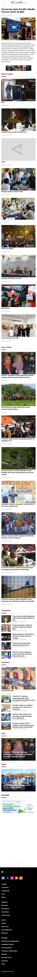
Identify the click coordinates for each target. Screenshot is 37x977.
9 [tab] (28, 793)
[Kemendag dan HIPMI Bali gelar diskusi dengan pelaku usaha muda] (18, 179)
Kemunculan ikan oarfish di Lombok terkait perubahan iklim (22, 627)
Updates (4, 902)
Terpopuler (6, 610)
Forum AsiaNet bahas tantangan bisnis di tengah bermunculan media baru (17, 131)
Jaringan (4, 938)
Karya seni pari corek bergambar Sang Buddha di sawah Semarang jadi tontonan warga (17, 472)
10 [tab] (31, 793)
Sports (3, 920)
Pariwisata (5, 912)
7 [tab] (23, 793)
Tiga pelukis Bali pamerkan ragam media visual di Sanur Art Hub (17, 337)
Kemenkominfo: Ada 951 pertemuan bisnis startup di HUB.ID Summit (17, 277)
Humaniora (5, 908)
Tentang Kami (6, 948)
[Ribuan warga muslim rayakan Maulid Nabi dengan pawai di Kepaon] (18, 523)
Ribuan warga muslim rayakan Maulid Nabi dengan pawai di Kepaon (17, 537)
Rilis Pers (4, 933)
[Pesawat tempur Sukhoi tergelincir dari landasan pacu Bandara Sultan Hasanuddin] (18, 587)
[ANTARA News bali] (20, 2)
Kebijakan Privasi (7, 944)
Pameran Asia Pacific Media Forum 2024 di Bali (17, 101)
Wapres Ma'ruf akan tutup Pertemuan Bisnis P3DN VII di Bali (18, 247)
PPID (3, 964)
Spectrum (5, 926)
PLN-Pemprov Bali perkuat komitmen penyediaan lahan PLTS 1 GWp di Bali (17, 785)
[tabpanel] (18, 749)
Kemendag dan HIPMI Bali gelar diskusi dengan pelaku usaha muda (16, 190)
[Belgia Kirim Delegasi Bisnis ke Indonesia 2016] (18, 149)
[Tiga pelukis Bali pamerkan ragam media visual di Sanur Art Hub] (18, 325)
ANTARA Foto (6, 957)
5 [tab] (24, 762)
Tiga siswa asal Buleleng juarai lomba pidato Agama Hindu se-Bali (23, 618)
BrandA (4, 954)
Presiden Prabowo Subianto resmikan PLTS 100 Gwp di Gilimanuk (18, 505)
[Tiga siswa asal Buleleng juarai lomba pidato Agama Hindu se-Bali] (6, 619)
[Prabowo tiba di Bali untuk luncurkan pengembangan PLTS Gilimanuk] (6, 717)
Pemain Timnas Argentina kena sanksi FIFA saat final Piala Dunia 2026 (21, 654)
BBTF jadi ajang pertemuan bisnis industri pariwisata (17, 307)
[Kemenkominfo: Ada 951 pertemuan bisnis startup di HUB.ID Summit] (18, 266)
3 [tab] (18, 762)
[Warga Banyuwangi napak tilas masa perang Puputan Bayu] (18, 395)
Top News (5, 662)
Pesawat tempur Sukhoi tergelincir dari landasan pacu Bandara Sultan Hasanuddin (17, 600)
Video (3, 764)
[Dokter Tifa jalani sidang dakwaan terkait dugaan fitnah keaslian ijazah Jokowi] (18, 363)
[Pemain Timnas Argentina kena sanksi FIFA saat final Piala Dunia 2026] (6, 655)
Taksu (3, 923)
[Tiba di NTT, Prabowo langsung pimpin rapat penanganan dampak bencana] (6, 699)
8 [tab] (26, 793)
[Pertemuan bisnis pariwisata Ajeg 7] (18, 208)
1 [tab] (13, 762)
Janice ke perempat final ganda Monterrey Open (21, 644)
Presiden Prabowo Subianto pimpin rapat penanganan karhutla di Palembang (17, 568)
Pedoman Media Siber (9, 951)
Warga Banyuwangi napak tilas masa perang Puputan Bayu (15, 408)
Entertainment (6, 930)
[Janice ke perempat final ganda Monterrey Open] (6, 646)
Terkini (3, 884)
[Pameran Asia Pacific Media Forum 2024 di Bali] (18, 90)
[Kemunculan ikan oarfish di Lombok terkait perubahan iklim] (6, 628)
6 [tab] (20, 793)
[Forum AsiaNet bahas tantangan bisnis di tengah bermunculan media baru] (18, 120)
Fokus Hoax (5, 915)
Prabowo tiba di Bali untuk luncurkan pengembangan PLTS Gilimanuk (22, 716)
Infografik (5, 795)
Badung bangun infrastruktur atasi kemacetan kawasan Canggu (23, 636)
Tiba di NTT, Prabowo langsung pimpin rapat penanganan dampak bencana (23, 698)
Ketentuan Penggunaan (10, 941)
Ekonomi (4, 905)
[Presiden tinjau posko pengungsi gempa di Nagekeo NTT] (18, 426)
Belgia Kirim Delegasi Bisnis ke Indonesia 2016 (17, 161)
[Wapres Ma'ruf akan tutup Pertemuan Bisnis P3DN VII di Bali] (18, 236)
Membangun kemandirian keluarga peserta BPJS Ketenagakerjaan (15, 855)
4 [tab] (21, 762)
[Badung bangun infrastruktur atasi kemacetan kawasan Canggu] (6, 637)
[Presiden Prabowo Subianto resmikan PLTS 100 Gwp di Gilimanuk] (18, 492)
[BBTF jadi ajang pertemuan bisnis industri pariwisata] (18, 296)
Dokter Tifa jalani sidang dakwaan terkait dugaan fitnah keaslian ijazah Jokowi (17, 376)
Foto (3, 733)
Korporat (4, 961)
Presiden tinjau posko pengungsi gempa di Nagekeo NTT (17, 440)
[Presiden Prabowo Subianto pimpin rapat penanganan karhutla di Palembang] (18, 555)
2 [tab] (16, 762)
